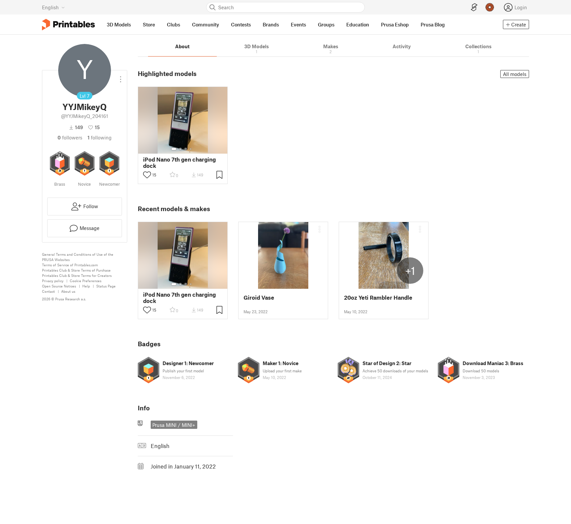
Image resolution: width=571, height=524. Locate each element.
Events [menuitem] (298, 24)
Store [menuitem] (149, 24)
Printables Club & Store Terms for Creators (77, 275)
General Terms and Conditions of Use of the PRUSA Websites (77, 257)
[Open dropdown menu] (120, 76)
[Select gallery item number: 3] (185, 149)
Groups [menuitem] (326, 24)
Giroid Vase (259, 297)
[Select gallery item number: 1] (173, 149)
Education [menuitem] (357, 24)
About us (68, 291)
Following (100, 137)
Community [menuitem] (205, 24)
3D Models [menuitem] (119, 24)
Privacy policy (52, 281)
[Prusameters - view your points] (489, 7)
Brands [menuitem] (271, 24)
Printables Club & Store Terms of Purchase (76, 270)
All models (514, 74)
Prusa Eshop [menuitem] (395, 24)
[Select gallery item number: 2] (180, 149)
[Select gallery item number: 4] (191, 149)
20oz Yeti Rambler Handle (378, 297)
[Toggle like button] (147, 175)
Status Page (106, 286)
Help (86, 286)
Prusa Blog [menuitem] (433, 24)
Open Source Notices (59, 286)
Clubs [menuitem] (173, 24)
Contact (48, 291)
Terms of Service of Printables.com (70, 265)
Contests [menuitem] (241, 24)
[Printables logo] (68, 24)
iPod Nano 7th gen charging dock (179, 162)
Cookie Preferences (85, 281)
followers (69, 137)
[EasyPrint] (474, 7)
